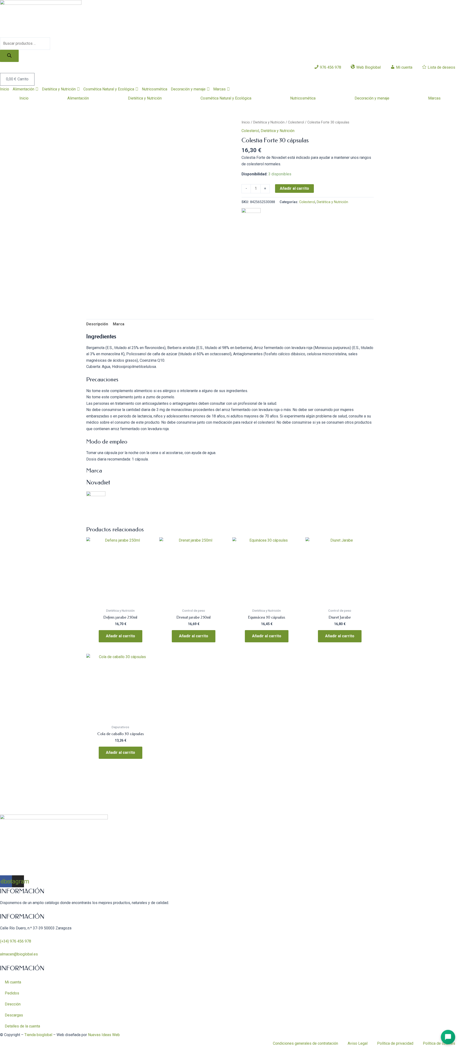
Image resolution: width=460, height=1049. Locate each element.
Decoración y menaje (188, 89)
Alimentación (23, 89)
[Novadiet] (251, 217)
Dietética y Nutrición (59, 89)
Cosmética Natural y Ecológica (108, 89)
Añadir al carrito (294, 188)
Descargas (14, 1015)
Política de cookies (439, 1043)
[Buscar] (9, 56)
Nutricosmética (154, 89)
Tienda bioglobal (38, 1034)
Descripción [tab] (97, 324)
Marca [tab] (118, 324)
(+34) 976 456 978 (15, 941)
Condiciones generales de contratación (305, 1043)
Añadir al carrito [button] (120, 636)
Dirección (13, 1004)
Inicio (4, 89)
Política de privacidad (395, 1043)
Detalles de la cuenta (22, 1026)
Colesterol (296, 122)
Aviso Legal (358, 1043)
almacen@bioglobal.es (19, 954)
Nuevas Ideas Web (104, 1034)
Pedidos (12, 993)
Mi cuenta (13, 982)
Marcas (219, 89)
